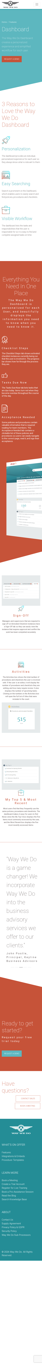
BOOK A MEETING (27, 1106)
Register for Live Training (14, 1188)
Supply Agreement (11, 1223)
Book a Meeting (10, 1180)
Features (6, 1152)
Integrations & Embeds (13, 1156)
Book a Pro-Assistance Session (17, 1191)
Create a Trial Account (13, 1184)
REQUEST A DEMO (11, 59)
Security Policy (9, 1231)
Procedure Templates (13, 1160)
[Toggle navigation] (37, 4)
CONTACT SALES (28, 1098)
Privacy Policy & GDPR (13, 1227)
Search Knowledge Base (14, 1199)
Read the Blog (9, 1195)
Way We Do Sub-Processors (16, 1235)
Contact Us (7, 1219)
